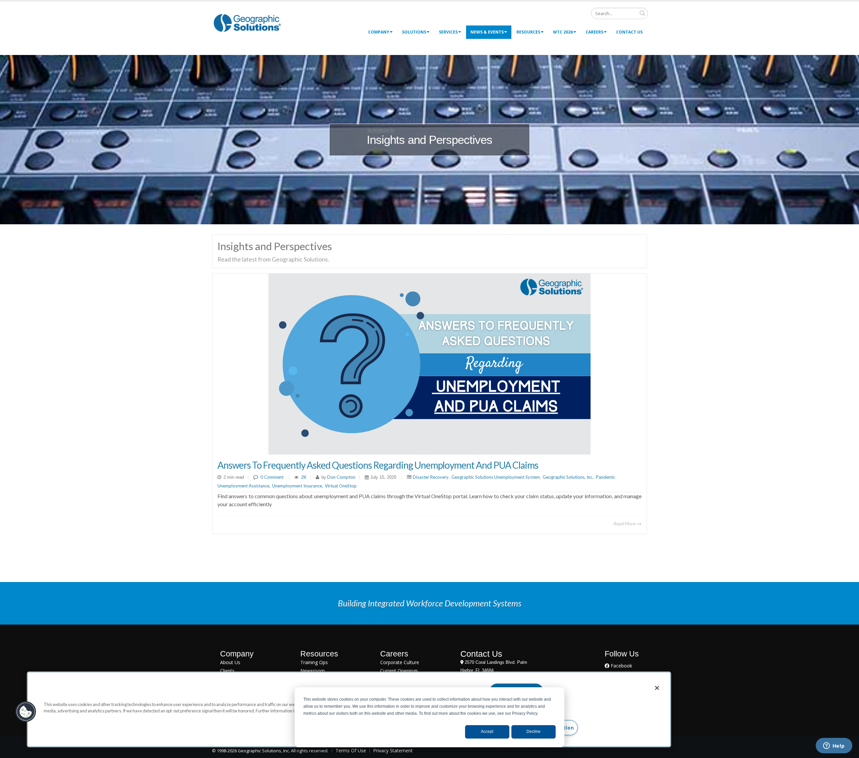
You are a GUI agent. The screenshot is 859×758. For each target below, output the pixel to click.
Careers (594, 32)
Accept (487, 731)
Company (378, 32)
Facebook (620, 665)
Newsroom (312, 670)
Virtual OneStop (341, 485)
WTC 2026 (563, 32)
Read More (625, 523)
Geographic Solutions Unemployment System (495, 477)
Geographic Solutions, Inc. (568, 477)
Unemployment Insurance (297, 485)
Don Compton (340, 477)
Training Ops (314, 662)
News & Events (487, 32)
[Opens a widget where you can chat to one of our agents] (833, 746)
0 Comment (272, 477)
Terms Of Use (351, 750)
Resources (528, 32)
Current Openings (399, 670)
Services (448, 32)
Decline (533, 731)
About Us (230, 662)
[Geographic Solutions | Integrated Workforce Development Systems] (247, 22)
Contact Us (629, 32)
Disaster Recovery (431, 477)
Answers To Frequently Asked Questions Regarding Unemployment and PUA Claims (377, 465)
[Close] (657, 688)
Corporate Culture (399, 662)
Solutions (414, 32)
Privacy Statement (393, 750)
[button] (26, 711)
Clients (227, 670)
